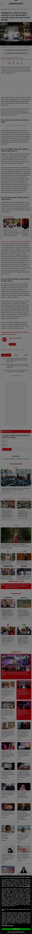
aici (12, 898)
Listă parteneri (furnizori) (7, 925)
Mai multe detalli (26, 886)
